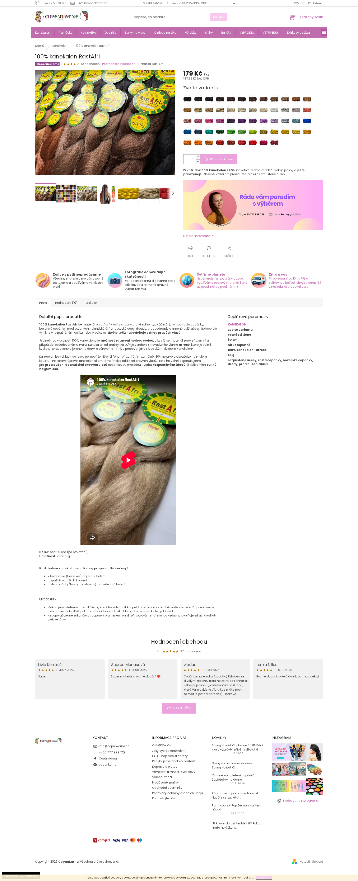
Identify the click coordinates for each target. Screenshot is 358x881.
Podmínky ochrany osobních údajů (177, 793)
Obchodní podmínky (167, 788)
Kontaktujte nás (163, 798)
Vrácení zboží (162, 777)
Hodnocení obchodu (179, 642)
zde (250, 877)
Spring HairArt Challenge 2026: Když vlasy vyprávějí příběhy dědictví (237, 747)
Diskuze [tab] (91, 303)
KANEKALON (237, 324)
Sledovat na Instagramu (300, 801)
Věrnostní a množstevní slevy (173, 772)
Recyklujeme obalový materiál (174, 761)
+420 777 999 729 (112, 752)
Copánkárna (108, 758)
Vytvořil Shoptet (311, 861)
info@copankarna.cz (114, 746)
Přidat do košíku (221, 159)
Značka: (151, 64)
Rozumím (264, 877)
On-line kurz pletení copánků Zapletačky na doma (233, 777)
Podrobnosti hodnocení (119, 64)
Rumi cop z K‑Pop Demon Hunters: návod (236, 807)
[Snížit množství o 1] (198, 161)
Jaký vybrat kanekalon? (189, 3)
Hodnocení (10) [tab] (66, 303)
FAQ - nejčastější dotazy (170, 756)
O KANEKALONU (153, 3)
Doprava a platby (164, 767)
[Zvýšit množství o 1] (198, 156)
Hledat (218, 17)
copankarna (107, 764)
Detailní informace (197, 236)
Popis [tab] (43, 303)
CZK (297, 3)
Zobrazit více (179, 708)
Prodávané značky (165, 782)
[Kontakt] (253, 205)
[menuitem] (42, 32)
